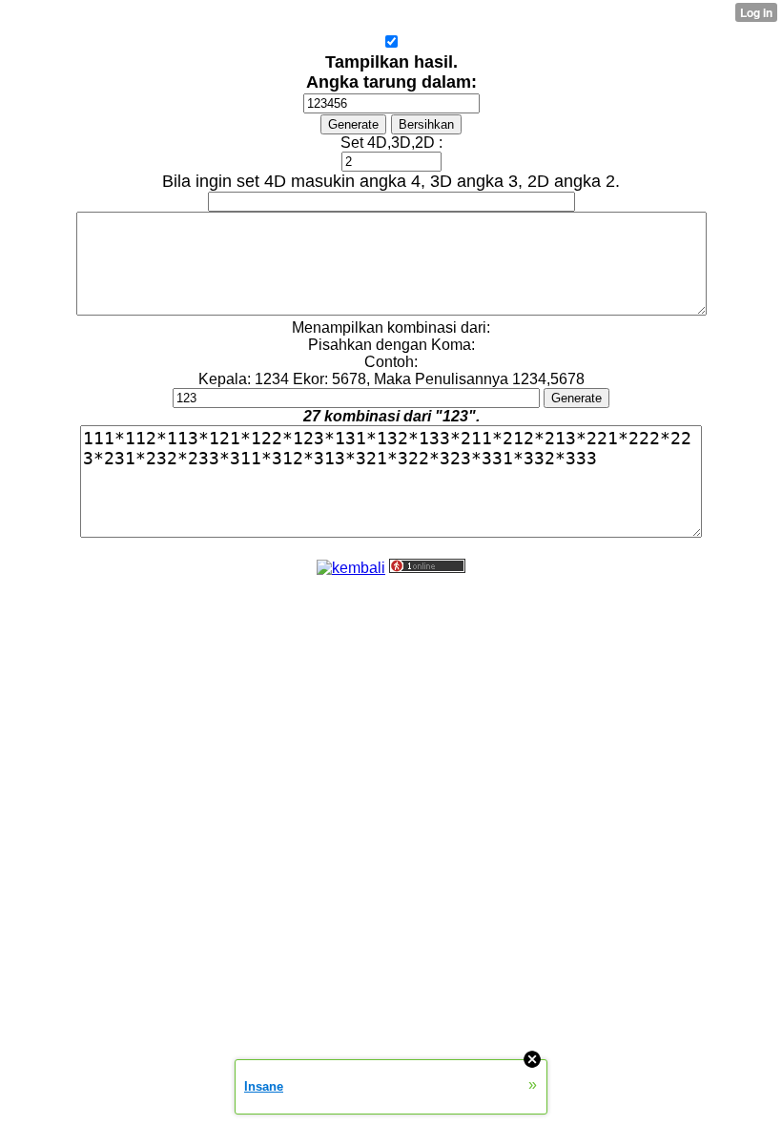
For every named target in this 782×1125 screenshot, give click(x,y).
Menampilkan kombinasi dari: (391, 327)
